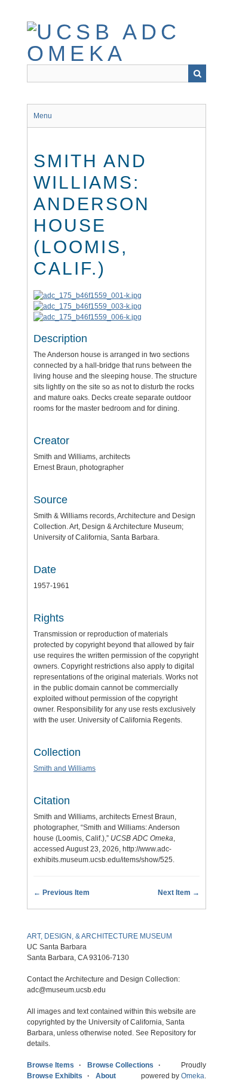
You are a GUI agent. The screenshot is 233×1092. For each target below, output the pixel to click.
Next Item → (179, 892)
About (106, 1076)
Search (197, 73)
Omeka (192, 1076)
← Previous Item (61, 892)
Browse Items (50, 1065)
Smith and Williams (64, 768)
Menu (42, 116)
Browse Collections (120, 1065)
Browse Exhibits (54, 1076)
